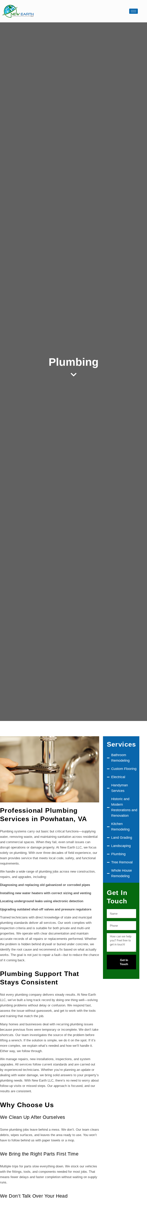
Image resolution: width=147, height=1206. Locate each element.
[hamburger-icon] (133, 11)
